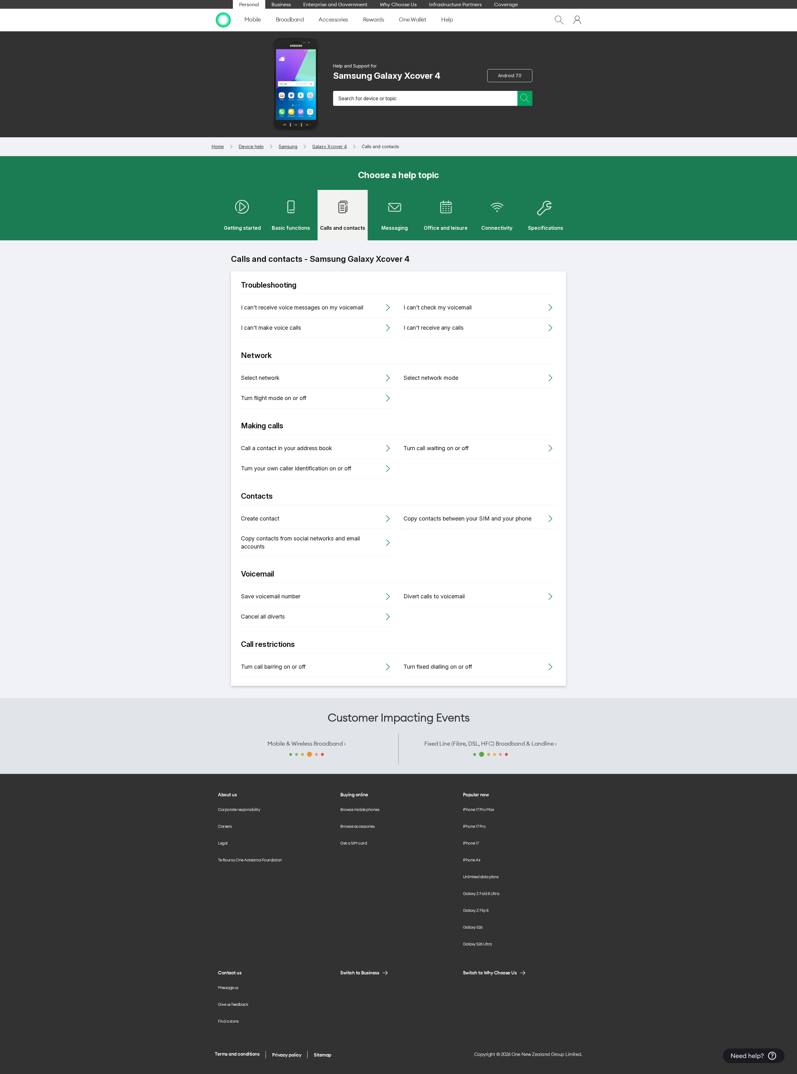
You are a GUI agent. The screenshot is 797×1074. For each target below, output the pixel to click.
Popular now (476, 795)
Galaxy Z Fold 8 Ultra (481, 893)
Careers (225, 826)
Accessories (333, 19)
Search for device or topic (367, 98)
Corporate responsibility (239, 809)
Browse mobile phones (359, 809)
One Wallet (412, 19)
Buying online (354, 795)
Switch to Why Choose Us (490, 973)
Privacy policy (286, 1055)
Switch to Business (359, 973)
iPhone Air (472, 859)
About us (227, 795)
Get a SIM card (353, 843)
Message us (228, 987)
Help (447, 19)
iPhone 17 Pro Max (478, 809)
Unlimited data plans (481, 876)
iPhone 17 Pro (474, 826)
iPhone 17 (471, 843)
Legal (223, 843)
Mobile (252, 19)
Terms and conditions (237, 1054)
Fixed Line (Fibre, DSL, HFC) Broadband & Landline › (490, 743)
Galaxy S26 (473, 927)
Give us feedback (233, 1004)
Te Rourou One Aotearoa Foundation (250, 859)
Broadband (290, 19)
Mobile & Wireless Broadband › (306, 743)
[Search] (524, 98)
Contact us (229, 973)
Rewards (373, 19)
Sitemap (322, 1055)
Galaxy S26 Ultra (477, 943)
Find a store (228, 1021)
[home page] (223, 20)
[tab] (242, 215)
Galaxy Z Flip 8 (475, 910)
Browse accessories (357, 826)
